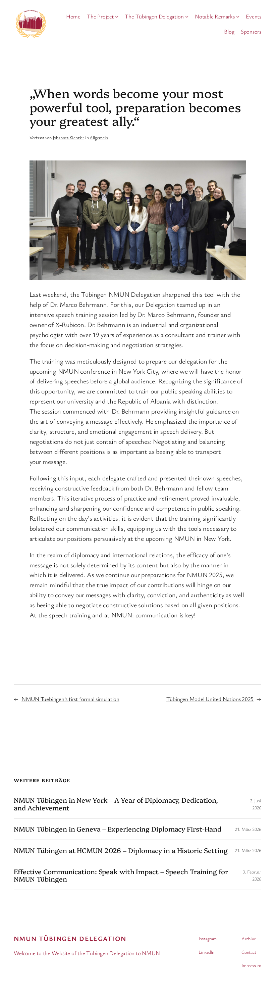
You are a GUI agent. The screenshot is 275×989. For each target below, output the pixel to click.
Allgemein (99, 137)
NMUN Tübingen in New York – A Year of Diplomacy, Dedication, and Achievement (116, 803)
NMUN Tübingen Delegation (70, 938)
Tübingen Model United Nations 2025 (210, 699)
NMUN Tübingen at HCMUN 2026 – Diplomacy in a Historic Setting (121, 850)
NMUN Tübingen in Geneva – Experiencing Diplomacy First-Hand (117, 829)
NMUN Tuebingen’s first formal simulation (70, 699)
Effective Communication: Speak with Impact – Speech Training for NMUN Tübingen (121, 875)
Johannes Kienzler (68, 137)
